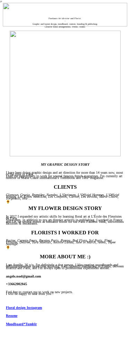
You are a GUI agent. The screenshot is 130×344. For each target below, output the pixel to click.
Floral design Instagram (24, 308)
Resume (11, 316)
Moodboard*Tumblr (21, 324)
